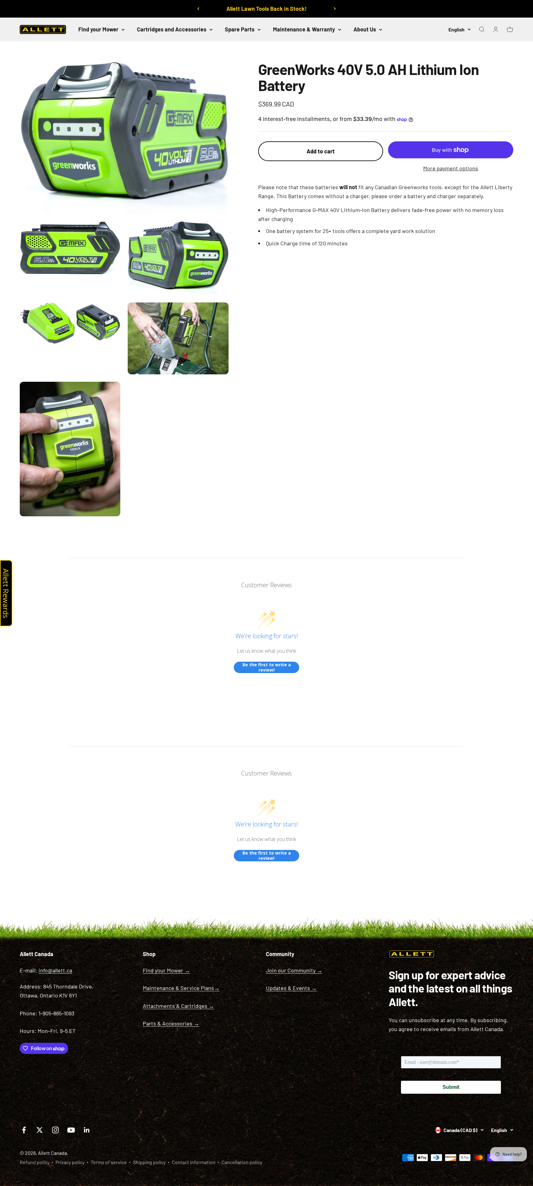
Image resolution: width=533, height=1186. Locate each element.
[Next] (335, 8)
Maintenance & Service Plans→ (181, 987)
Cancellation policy (241, 1162)
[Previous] (198, 8)
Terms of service (109, 1162)
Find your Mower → (166, 970)
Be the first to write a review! (266, 667)
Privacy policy (70, 1162)
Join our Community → (294, 970)
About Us (364, 29)
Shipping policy (149, 1162)
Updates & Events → (291, 987)
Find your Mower (98, 29)
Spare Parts (239, 29)
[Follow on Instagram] (55, 1130)
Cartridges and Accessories (171, 29)
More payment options (450, 168)
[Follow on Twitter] (39, 1130)
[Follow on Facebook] (24, 1130)
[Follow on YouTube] (71, 1130)
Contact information (193, 1162)
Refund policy (34, 1162)
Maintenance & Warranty (304, 29)
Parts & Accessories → (171, 1023)
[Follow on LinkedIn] (87, 1130)
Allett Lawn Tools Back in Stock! (266, 8)
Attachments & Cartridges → (178, 1005)
